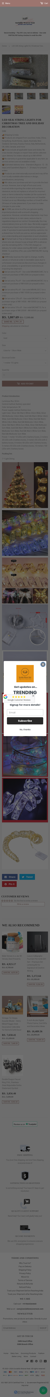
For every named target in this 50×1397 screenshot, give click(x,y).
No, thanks (25, 729)
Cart (46, 3)
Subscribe (25, 721)
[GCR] (5, 696)
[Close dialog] (43, 664)
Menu (7, 3)
